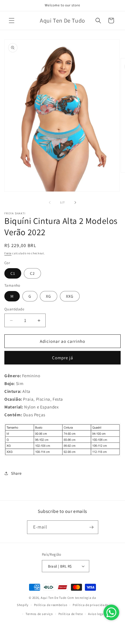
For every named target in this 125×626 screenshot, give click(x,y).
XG (48, 296)
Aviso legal (96, 614)
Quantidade (14, 309)
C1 (12, 273)
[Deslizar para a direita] (75, 202)
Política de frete (70, 614)
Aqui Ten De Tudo (54, 598)
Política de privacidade (90, 605)
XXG (70, 296)
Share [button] (16, 473)
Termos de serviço (39, 614)
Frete (8, 253)
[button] (11, 20)
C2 (32, 273)
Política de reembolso (50, 605)
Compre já (62, 357)
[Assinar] (91, 527)
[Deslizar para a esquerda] (49, 202)
